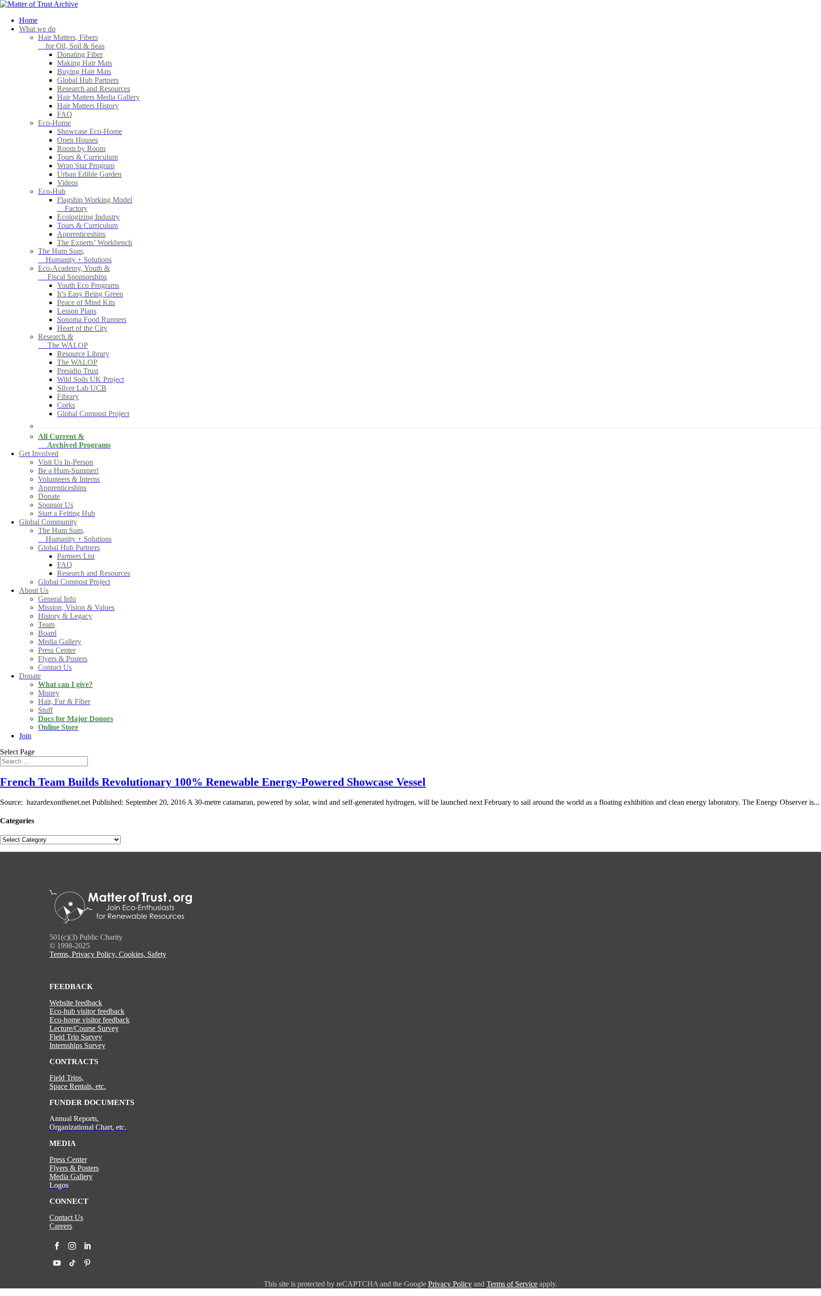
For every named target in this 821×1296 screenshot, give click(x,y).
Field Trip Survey (75, 1037)
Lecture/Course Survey (84, 1028)
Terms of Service (512, 1284)
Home (28, 20)
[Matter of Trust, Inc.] (120, 921)
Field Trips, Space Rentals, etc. (77, 1082)
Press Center (68, 1159)
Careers (60, 1226)
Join (25, 736)
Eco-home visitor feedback (89, 1020)
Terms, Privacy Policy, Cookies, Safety (107, 954)
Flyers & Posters (74, 1168)
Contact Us (66, 1217)
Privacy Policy (450, 1284)
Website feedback (75, 1003)
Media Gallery (71, 1176)
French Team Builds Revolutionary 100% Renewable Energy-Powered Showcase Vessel (213, 782)
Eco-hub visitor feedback (86, 1011)
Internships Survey (77, 1045)
